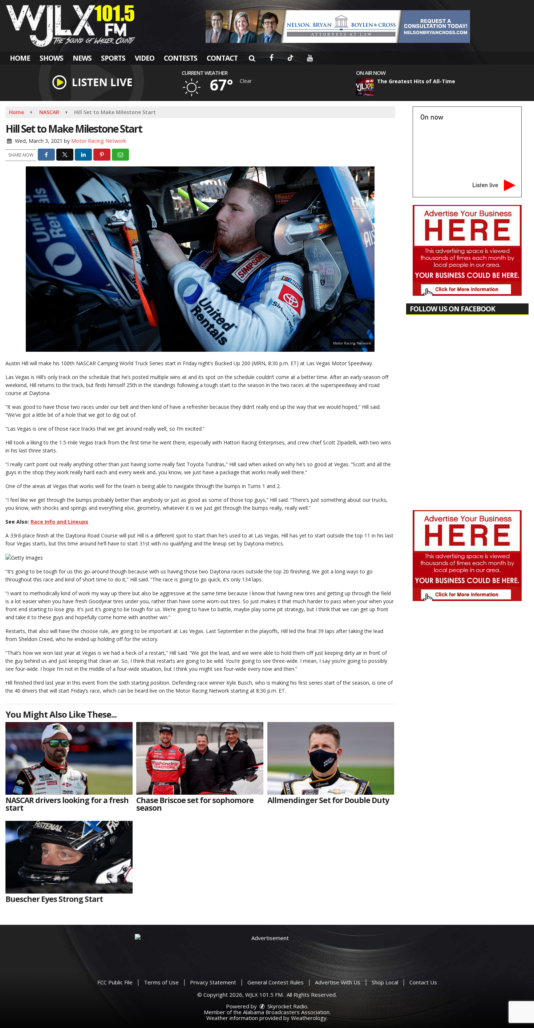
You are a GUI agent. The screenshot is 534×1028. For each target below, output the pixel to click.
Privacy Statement (213, 982)
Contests (180, 58)
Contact (222, 58)
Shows (51, 58)
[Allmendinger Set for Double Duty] (331, 758)
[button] (252, 58)
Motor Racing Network (98, 140)
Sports (113, 58)
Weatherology (309, 1017)
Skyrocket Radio (286, 1006)
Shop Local (385, 982)
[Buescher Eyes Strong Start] (69, 857)
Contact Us (423, 982)
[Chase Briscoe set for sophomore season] (199, 758)
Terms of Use (161, 982)
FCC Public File (115, 982)
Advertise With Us (337, 982)
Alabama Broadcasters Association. (287, 1012)
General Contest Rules (275, 982)
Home (20, 58)
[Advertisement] (338, 26)
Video (144, 58)
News (82, 58)
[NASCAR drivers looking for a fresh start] (69, 758)
